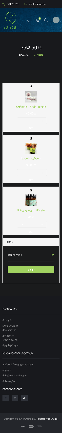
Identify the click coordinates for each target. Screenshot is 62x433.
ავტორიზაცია (10, 339)
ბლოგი (6, 370)
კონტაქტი (8, 335)
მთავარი (24, 54)
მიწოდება (8, 381)
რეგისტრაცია (10, 345)
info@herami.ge (37, 4)
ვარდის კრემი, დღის (31, 106)
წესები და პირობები (14, 375)
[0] (37, 20)
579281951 (13, 4)
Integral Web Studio (47, 418)
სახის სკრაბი (31, 158)
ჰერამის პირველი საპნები (18, 364)
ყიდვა (31, 269)
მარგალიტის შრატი (31, 210)
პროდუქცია (9, 329)
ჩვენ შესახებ (10, 325)
